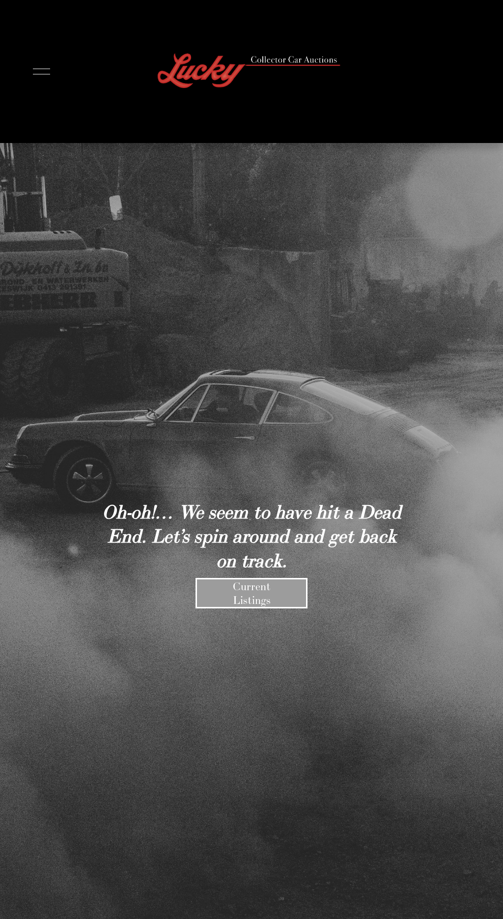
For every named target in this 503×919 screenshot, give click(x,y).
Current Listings (252, 593)
